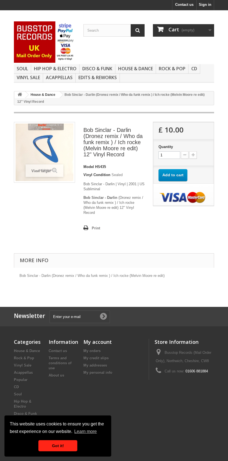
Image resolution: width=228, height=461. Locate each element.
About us (56, 375)
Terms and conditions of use (60, 363)
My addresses (95, 365)
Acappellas (59, 77)
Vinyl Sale (28, 77)
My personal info (97, 372)
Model (88, 167)
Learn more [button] (85, 431)
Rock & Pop (172, 69)
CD (194, 69)
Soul (22, 69)
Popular (21, 380)
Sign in (205, 4)
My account (97, 342)
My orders (92, 351)
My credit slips (96, 358)
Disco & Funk (97, 69)
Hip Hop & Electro (55, 69)
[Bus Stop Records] (44, 42)
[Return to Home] (19, 94)
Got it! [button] (58, 446)
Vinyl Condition (96, 175)
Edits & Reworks (97, 77)
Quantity (165, 147)
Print (96, 228)
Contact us (184, 4)
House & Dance (135, 69)
